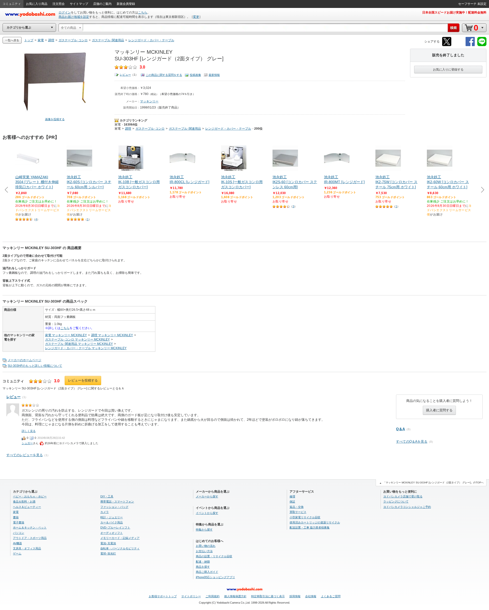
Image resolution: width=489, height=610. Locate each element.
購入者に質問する (439, 410)
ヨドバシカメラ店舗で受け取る (403, 496)
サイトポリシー (191, 596)
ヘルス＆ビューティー (27, 506)
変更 (196, 17)
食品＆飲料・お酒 (24, 501)
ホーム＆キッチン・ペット (30, 527)
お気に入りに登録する (448, 69)
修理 (292, 496)
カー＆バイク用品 (111, 522)
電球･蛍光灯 (108, 553)
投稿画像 (195, 74)
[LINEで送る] (481, 45)
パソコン (18, 532)
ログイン (65, 12)
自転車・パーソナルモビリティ (120, 548)
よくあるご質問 (331, 596)
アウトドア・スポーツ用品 (30, 537)
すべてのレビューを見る (24, 455)
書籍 (16, 517)
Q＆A (400, 429)
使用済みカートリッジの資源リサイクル (315, 522)
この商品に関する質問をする (164, 74)
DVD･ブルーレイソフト (115, 527)
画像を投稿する (55, 119)
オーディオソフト (111, 532)
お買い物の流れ (205, 545)
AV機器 (17, 543)
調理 (128, 128)
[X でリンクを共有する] (446, 45)
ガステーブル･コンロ (150, 128)
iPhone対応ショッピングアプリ (215, 577)
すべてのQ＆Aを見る (411, 441)
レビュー (125, 74)
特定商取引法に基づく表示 (268, 596)
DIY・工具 (106, 496)
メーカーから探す (207, 496)
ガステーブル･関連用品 (185, 128)
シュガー (27, 443)
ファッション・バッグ (114, 506)
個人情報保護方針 (235, 596)
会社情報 (310, 596)
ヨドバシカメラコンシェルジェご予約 (407, 506)
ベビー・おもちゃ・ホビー (30, 496)
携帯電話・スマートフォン (117, 501)
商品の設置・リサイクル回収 (214, 556)
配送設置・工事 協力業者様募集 (310, 527)
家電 (118, 124)
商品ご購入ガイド (207, 571)
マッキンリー (149, 101)
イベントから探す (207, 512)
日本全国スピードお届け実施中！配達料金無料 (454, 12)
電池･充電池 (108, 543)
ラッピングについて (396, 501)
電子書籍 (18, 522)
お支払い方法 (204, 551)
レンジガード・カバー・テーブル (228, 128)
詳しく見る (29, 430)
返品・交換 (297, 506)
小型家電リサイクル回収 (305, 517)
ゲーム (17, 553)
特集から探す (204, 529)
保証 (292, 501)
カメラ (104, 511)
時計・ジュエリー (111, 517)
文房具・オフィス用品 (27, 548)
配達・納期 (203, 561)
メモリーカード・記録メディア (120, 537)
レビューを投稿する (83, 380)
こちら (142, 12)
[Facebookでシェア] (470, 45)
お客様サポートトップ (163, 596)
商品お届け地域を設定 (74, 17)
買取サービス (298, 511)
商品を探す (203, 566)
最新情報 (214, 74)
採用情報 (295, 596)
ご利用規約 (213, 596)
